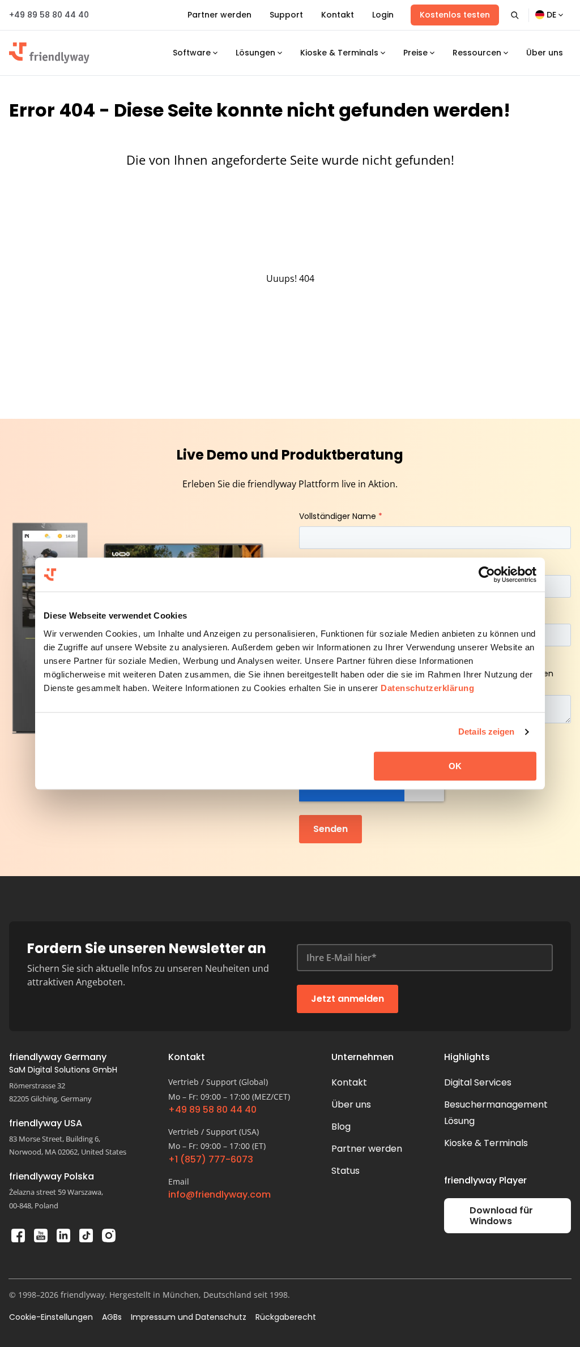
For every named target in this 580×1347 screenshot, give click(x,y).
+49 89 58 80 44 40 (49, 14)
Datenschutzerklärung (427, 688)
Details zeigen (486, 731)
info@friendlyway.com (219, 1195)
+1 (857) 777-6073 (210, 1159)
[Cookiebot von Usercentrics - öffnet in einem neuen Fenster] (486, 574)
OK (455, 766)
